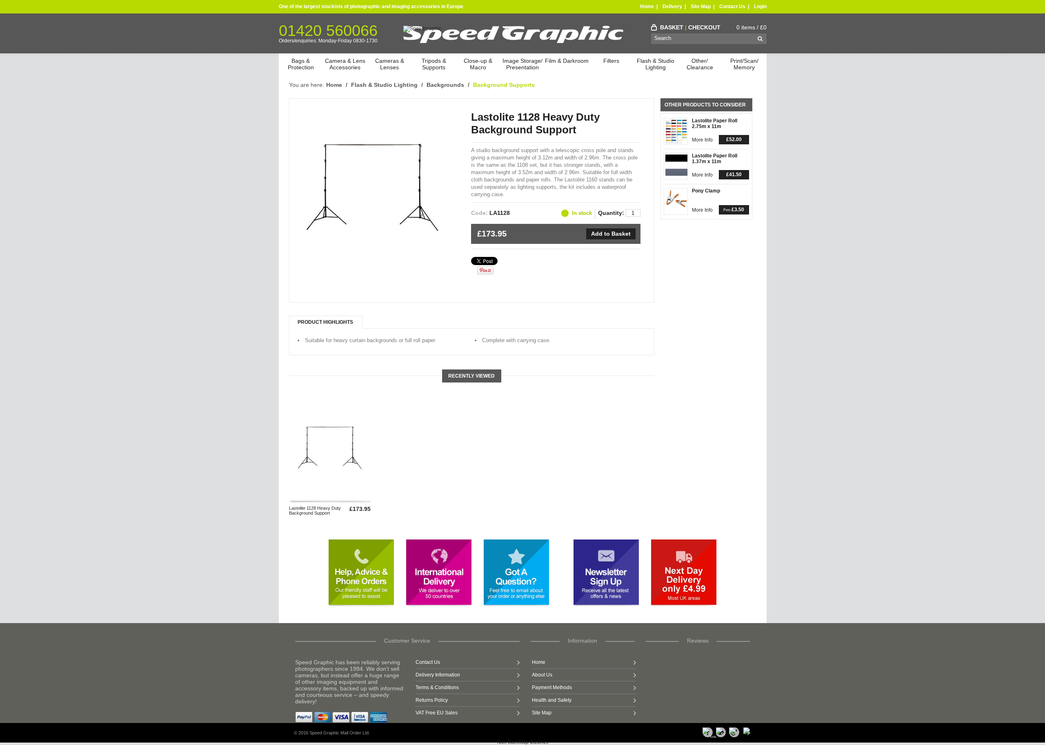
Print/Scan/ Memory (744, 64)
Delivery (672, 6)
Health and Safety (551, 700)
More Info (702, 140)
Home (647, 6)
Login (760, 6)
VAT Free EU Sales (437, 713)
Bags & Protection (301, 64)
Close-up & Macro (478, 64)
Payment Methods (552, 687)
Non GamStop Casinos (522, 742)
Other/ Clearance (700, 64)
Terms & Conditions (437, 687)
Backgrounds (445, 85)
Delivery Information (438, 675)
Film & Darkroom (567, 60)
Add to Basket (611, 233)
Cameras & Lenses (389, 64)
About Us (542, 675)
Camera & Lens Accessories (345, 64)
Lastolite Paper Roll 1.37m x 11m (714, 158)
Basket (671, 27)
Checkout (704, 27)
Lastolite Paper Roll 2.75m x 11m (714, 123)
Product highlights (325, 322)
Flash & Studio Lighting (655, 64)
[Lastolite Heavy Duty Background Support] (373, 234)
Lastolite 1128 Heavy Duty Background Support (315, 510)
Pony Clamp (706, 191)
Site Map (701, 6)
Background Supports (504, 85)
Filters (611, 60)
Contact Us (732, 6)
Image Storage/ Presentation (522, 64)
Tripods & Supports (434, 64)
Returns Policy (432, 700)
